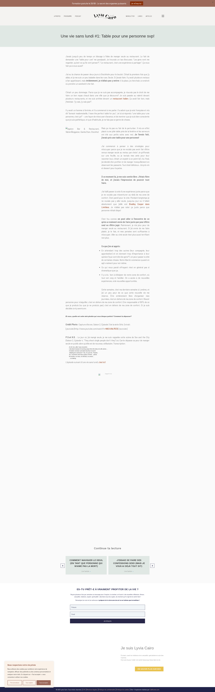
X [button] (212, 2)
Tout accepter (43, 683)
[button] (63, 566)
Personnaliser (14, 683)
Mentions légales (92, 690)
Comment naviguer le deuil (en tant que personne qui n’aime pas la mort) (86, 563)
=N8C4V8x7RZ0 (111, 328)
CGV (84, 690)
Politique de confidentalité (107, 690)
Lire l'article (86, 571)
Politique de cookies (122, 690)
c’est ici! (102, 362)
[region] (29, 674)
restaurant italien (120, 98)
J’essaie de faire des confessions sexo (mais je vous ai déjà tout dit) (129, 563)
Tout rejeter (29, 683)
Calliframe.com (154, 690)
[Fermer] (51, 663)
